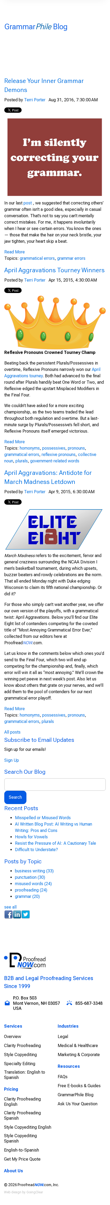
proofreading (31, 890)
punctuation (30, 877)
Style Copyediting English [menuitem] (27, 1127)
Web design (12, 1192)
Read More (14, 251)
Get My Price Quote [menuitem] (22, 1159)
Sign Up (11, 760)
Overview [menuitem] (12, 1036)
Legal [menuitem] (63, 1036)
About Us (13, 1170)
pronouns (76, 448)
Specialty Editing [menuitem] (19, 1063)
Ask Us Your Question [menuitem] (77, 1103)
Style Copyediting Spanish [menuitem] (20, 1138)
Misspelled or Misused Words (43, 817)
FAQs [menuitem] (63, 1076)
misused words (33, 883)
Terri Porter (34, 99)
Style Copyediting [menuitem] (20, 1054)
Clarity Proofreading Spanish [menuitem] (22, 1115)
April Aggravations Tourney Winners (54, 270)
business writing (34, 870)
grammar (27, 896)
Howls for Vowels (31, 836)
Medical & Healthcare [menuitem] (78, 1045)
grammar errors (71, 258)
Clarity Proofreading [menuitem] (22, 1045)
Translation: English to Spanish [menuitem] (24, 1075)
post (27, 203)
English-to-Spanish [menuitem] (21, 1150)
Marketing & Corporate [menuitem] (79, 1054)
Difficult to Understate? (36, 849)
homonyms (30, 448)
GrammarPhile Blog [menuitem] (75, 1094)
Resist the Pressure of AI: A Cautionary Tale (55, 843)
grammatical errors (37, 258)
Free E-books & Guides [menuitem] (79, 1085)
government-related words (54, 460)
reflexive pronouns (59, 454)
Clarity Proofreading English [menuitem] (22, 1102)
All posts (12, 732)
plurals (21, 460)
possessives (53, 448)
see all (10, 907)
